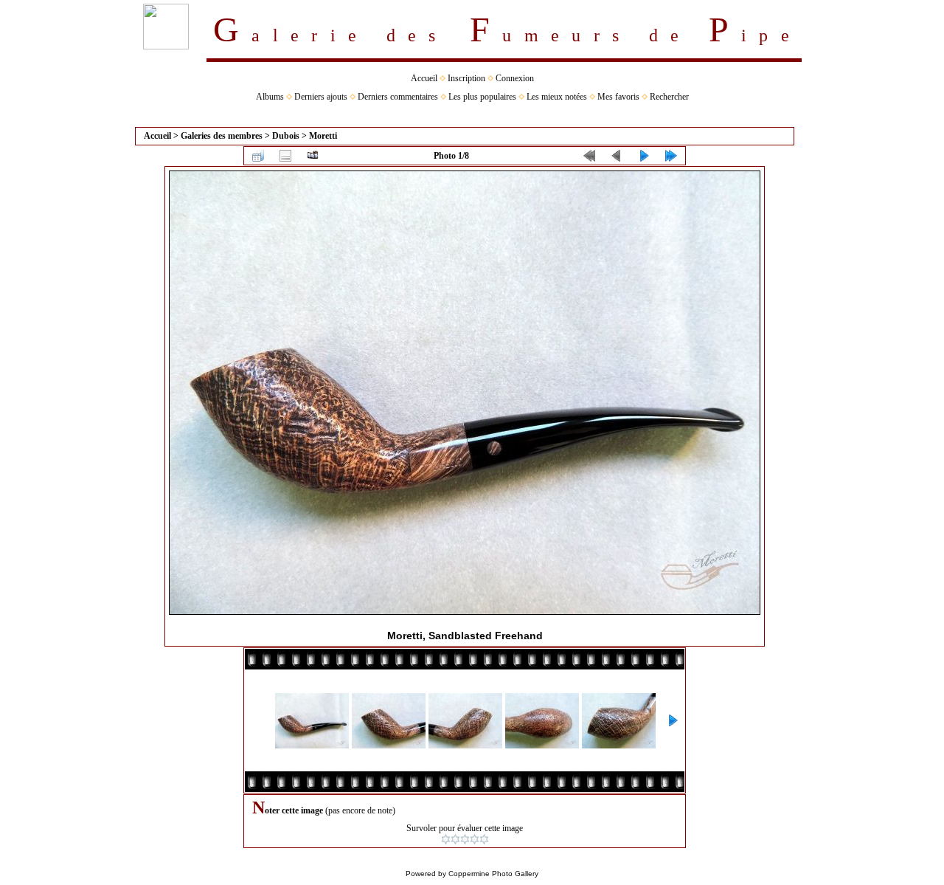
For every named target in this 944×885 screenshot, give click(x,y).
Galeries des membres (222, 136)
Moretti (323, 136)
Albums (270, 97)
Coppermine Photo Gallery (493, 873)
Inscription (466, 78)
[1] (446, 839)
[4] (474, 839)
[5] (484, 839)
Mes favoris (618, 97)
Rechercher (669, 97)
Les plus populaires (482, 97)
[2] (455, 839)
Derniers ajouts (320, 97)
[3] (465, 839)
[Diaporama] (312, 156)
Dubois (285, 136)
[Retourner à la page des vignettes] (258, 156)
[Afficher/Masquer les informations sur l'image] (285, 156)
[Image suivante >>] (644, 156)
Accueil (424, 78)
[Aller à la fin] (671, 156)
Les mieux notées (557, 97)
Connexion (515, 78)
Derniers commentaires (398, 97)
